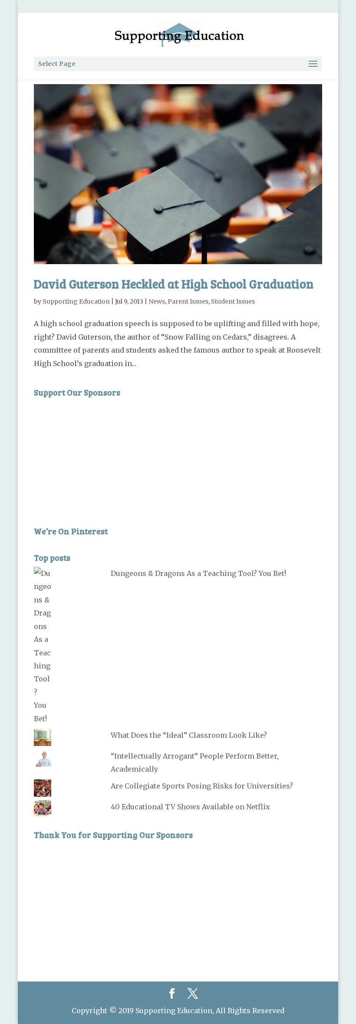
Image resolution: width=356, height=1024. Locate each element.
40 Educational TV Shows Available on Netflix (190, 806)
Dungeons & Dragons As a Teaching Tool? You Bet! (198, 573)
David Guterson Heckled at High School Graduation (173, 283)
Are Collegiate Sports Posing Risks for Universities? (202, 786)
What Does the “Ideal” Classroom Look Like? (189, 735)
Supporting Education (76, 301)
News (156, 301)
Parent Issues (188, 301)
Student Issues (233, 301)
